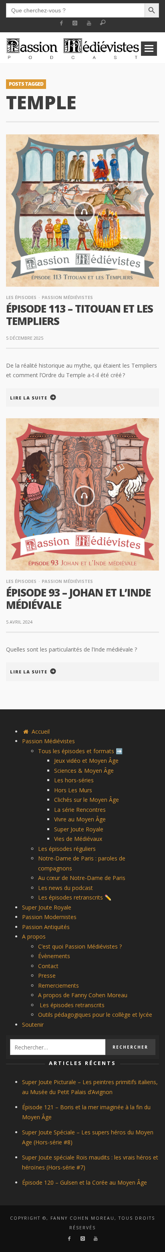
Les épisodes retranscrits (71, 1005)
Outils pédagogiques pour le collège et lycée (95, 1014)
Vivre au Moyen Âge (80, 819)
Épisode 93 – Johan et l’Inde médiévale (78, 598)
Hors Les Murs (73, 790)
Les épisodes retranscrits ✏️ (74, 897)
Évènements (54, 956)
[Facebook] (61, 23)
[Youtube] (89, 23)
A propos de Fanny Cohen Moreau (82, 995)
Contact (48, 966)
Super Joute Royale (78, 829)
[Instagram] (75, 23)
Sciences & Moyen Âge (84, 770)
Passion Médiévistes (67, 297)
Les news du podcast (65, 888)
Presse (47, 975)
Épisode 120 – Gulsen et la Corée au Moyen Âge (84, 1182)
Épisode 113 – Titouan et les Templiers (79, 314)
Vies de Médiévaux (78, 839)
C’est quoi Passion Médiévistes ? (80, 946)
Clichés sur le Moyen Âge (86, 799)
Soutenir (33, 1024)
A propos (34, 936)
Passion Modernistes (49, 917)
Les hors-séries (74, 780)
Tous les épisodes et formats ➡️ (80, 751)
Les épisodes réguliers (67, 848)
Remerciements (58, 985)
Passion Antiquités (46, 927)
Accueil (40, 731)
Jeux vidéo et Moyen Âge (86, 760)
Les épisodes (21, 297)
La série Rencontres (80, 809)
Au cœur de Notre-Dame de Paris (81, 878)
